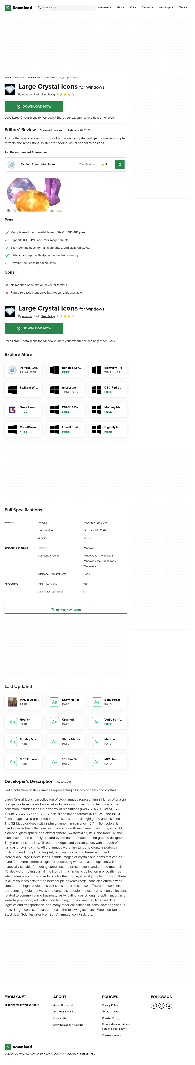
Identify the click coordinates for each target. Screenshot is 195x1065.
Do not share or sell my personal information (116, 1026)
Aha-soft (66, 782)
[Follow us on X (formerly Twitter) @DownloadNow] (161, 1006)
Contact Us (59, 1018)
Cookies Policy (110, 1018)
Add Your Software (64, 1011)
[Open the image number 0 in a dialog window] (34, 195)
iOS (131, 7)
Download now (37, 107)
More (182, 7)
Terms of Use (110, 1011)
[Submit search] (40, 8)
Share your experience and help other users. (86, 118)
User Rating (48, 94)
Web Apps (165, 7)
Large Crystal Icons (61, 86)
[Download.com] (18, 8)
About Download (63, 1005)
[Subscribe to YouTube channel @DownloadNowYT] (169, 1006)
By (25, 94)
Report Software (68, 609)
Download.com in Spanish (68, 1024)
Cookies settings (112, 1035)
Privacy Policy (110, 1005)
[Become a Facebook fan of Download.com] (154, 1006)
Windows (103, 7)
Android (146, 7)
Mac (119, 7)
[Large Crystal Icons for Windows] (10, 89)
